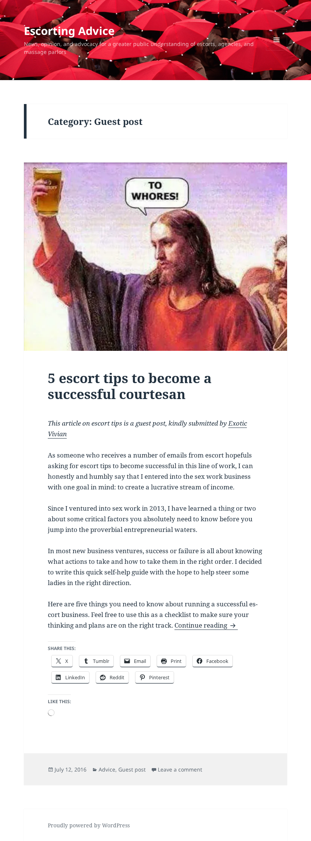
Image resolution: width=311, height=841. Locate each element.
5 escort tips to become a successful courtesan (130, 386)
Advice (107, 769)
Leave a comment (180, 769)
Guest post (132, 769)
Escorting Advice (69, 30)
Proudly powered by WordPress (89, 825)
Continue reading (206, 625)
